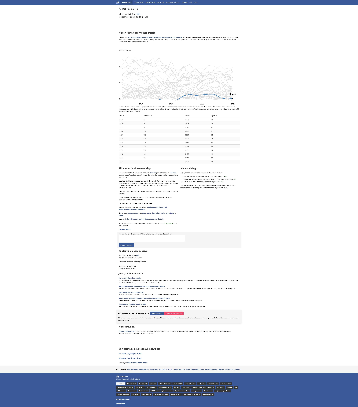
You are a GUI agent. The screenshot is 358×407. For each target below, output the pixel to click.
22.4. (138, 14)
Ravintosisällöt (143, 391)
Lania (121, 215)
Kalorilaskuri (132, 391)
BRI (236, 387)
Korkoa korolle (151, 387)
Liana (149, 213)
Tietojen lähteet (125, 229)
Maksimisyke (208, 391)
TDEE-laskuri (121, 391)
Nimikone (160, 2)
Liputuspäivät (138, 2)
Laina (144, 213)
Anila (167, 213)
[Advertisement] (174, 25)
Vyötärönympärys (167, 391)
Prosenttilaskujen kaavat (125, 387)
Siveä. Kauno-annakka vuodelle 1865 (132, 304)
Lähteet (221, 369)
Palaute (237, 369)
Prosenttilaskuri (226, 384)
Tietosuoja (229, 369)
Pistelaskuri (185, 387)
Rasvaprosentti (196, 391)
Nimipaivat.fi (126, 2)
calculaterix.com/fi (123, 399)
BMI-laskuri (220, 387)
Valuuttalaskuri (190, 384)
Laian (172, 213)
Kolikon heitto (146, 394)
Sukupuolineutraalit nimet (137, 363)
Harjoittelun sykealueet (222, 391)
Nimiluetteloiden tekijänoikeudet (204, 369)
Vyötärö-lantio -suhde (182, 391)
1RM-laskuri (154, 391)
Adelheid (173, 173)
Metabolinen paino (123, 394)
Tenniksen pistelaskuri (161, 394)
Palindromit (135, 394)
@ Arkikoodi (120, 404)
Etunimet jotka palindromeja (130, 278)
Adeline (153, 173)
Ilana (154, 213)
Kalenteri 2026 (187, 2)
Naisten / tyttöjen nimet (130, 353)
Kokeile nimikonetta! (127, 331)
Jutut (195, 2)
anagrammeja (132, 213)
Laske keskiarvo (208, 394)
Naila (163, 213)
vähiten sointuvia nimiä (174, 313)
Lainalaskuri (139, 387)
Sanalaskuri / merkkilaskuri (192, 394)
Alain (158, 213)
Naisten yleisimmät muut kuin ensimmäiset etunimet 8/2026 (142, 286)
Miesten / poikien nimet (130, 358)
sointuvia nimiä (157, 313)
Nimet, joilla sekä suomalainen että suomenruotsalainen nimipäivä (144, 298)
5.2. (120, 268)
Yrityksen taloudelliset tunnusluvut (203, 387)
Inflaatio (176, 387)
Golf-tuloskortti (175, 394)
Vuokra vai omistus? (165, 387)
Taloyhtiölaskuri (213, 384)
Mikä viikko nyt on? (172, 2)
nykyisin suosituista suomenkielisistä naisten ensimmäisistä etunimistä (155, 37)
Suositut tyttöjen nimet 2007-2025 (131, 292)
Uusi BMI (229, 387)
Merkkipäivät (150, 2)
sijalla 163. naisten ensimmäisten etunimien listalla (144, 219)
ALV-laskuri (201, 384)
